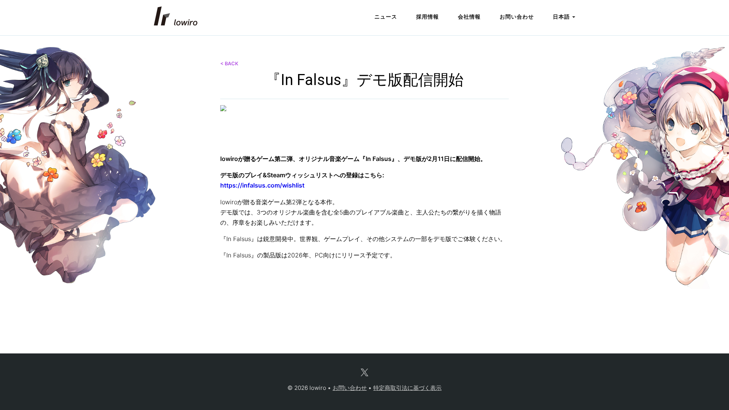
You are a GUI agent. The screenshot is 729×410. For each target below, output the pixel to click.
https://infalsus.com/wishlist (262, 185)
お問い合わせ (517, 16)
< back (229, 63)
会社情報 (469, 16)
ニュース (385, 16)
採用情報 (427, 16)
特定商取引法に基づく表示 (407, 387)
